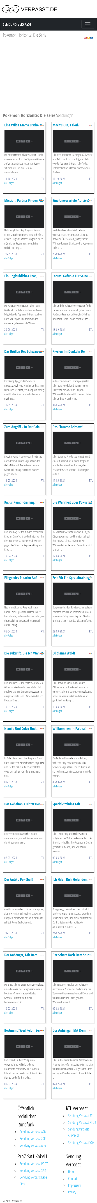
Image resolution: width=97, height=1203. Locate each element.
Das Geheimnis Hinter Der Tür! (22, 806)
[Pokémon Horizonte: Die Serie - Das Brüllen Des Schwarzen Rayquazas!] (24, 367)
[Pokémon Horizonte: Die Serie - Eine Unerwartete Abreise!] (73, 216)
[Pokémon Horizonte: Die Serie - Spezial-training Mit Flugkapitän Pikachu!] (73, 820)
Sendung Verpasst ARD (33, 1131)
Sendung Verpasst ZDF (33, 1138)
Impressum (74, 1185)
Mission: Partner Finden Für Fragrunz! (23, 202)
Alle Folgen (9, 183)
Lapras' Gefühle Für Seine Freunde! (70, 278)
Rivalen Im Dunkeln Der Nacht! (69, 353)
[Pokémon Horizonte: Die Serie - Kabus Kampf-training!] (24, 518)
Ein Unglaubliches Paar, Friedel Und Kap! (20, 278)
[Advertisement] (48, 77)
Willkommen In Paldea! (69, 728)
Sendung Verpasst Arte (33, 1145)
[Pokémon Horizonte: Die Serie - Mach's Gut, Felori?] (73, 141)
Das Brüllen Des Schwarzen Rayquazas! (23, 353)
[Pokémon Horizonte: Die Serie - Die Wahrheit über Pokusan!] (73, 518)
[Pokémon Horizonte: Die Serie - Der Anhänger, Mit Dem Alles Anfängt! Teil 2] (73, 1046)
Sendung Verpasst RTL (81, 1115)
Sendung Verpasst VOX (81, 1142)
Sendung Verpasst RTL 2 (82, 1122)
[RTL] (88, 38)
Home (71, 1171)
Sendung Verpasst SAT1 (33, 1170)
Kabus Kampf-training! (19, 502)
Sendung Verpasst (17, 24)
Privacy (72, 1192)
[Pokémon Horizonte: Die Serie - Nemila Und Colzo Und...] (24, 744)
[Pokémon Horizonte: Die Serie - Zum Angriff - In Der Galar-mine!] (24, 443)
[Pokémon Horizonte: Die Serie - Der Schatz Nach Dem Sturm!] (73, 971)
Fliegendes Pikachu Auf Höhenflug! (20, 579)
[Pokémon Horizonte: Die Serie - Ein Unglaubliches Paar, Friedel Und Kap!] (24, 292)
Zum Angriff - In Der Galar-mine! (23, 429)
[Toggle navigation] (87, 24)
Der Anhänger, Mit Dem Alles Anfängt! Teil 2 (69, 1032)
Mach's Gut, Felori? (66, 125)
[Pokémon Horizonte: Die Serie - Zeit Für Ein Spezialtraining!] (73, 593)
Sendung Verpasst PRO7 (34, 1163)
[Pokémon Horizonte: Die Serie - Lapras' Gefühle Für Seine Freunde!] (73, 292)
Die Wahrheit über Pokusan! (72, 502)
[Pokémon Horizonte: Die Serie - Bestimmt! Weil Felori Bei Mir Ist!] (24, 1046)
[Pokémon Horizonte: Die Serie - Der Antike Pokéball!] (24, 895)
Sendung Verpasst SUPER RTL (78, 1132)
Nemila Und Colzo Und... (21, 728)
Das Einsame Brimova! (68, 426)
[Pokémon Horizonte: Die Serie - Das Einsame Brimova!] (73, 443)
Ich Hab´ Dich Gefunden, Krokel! (70, 881)
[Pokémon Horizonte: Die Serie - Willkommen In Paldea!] (73, 744)
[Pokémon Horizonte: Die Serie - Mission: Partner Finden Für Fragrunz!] (24, 216)
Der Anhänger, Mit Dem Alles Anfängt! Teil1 (20, 957)
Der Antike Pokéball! (18, 879)
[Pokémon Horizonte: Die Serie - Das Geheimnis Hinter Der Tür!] (24, 820)
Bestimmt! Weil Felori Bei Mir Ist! (22, 1032)
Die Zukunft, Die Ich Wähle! (23, 653)
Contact (72, 1178)
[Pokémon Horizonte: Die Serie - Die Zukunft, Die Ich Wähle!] (24, 669)
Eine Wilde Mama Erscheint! (23, 125)
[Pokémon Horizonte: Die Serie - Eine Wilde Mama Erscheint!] (24, 141)
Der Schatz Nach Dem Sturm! (72, 954)
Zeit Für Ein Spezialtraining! (72, 577)
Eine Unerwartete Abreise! (71, 200)
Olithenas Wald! (64, 653)
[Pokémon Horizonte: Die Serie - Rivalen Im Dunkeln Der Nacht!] (73, 367)
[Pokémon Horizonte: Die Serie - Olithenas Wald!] (73, 669)
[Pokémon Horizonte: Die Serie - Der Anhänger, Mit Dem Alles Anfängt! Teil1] (24, 971)
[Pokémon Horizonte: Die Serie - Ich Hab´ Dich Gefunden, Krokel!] (73, 895)
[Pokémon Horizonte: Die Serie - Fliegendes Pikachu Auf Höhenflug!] (24, 593)
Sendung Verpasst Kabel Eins (34, 1180)
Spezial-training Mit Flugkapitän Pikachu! (67, 806)
